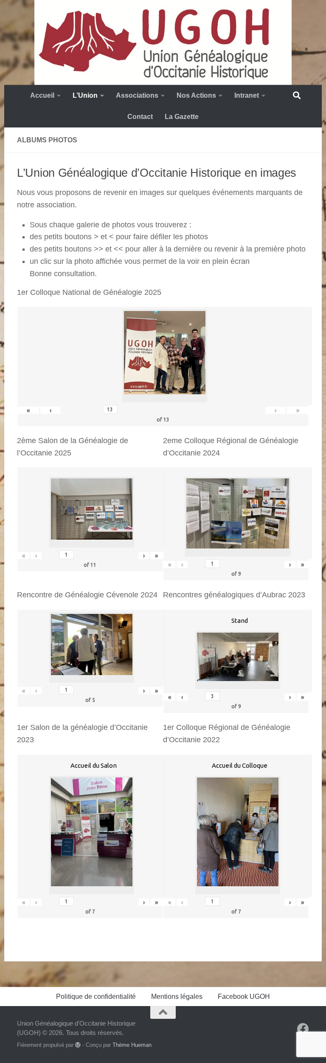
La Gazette (182, 116)
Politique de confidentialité (96, 996)
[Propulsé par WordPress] (78, 1045)
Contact (140, 116)
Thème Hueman (132, 1045)
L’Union (85, 95)
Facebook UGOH (244, 996)
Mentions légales (176, 996)
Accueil (42, 95)
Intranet (246, 95)
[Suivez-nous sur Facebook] (303, 1029)
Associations (137, 95)
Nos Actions (196, 95)
